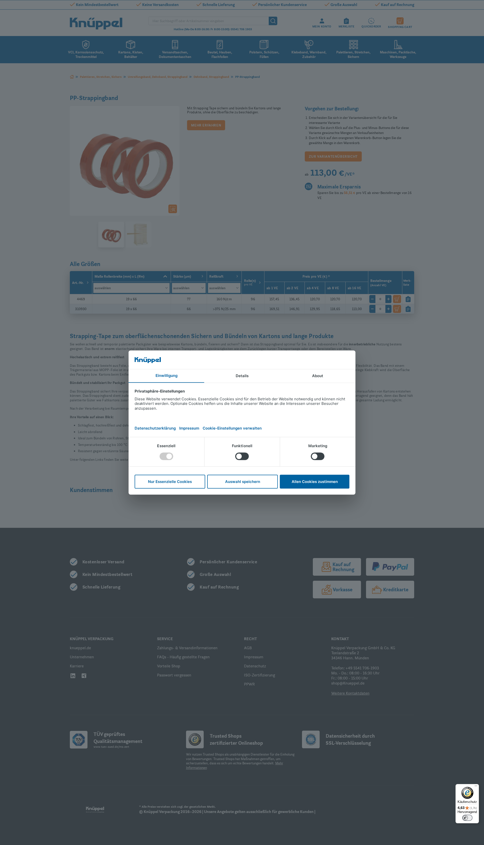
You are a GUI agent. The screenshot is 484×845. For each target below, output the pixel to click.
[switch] (467, 818)
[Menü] (476, 787)
